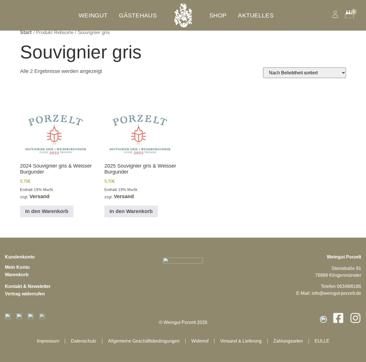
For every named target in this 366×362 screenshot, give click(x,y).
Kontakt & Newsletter (28, 286)
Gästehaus (138, 15)
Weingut (93, 15)
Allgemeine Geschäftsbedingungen (144, 341)
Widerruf (199, 341)
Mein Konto (17, 267)
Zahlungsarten (288, 341)
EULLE (322, 341)
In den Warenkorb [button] (46, 211)
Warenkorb (17, 274)
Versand (39, 196)
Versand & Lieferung (241, 341)
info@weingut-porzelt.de (336, 293)
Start (26, 32)
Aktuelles (256, 15)
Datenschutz (83, 341)
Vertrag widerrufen (25, 293)
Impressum (48, 341)
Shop (217, 15)
